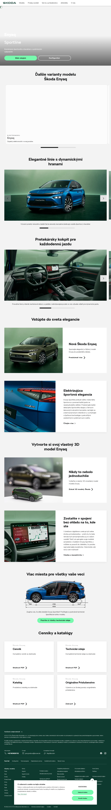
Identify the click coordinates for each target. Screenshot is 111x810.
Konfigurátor (54, 58)
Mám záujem (20, 58)
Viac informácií (22, 794)
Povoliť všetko (82, 798)
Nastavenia (82, 786)
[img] (9, 3)
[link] (55, 350)
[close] (92, 780)
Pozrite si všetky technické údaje (55, 620)
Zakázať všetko (82, 792)
